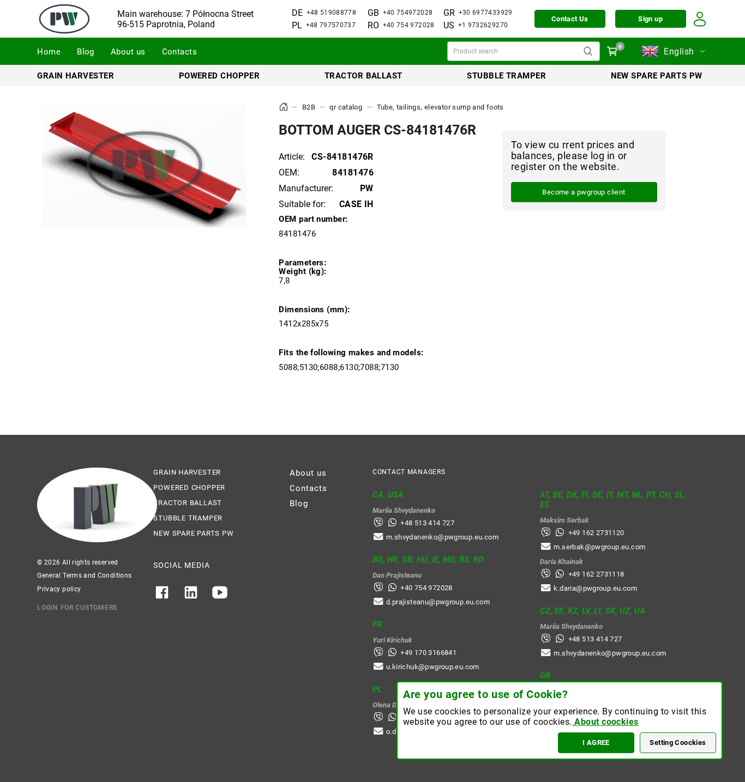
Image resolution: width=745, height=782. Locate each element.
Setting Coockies (678, 742)
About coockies (605, 722)
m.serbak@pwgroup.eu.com (599, 547)
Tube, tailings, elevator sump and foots (440, 107)
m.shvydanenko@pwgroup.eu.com (442, 537)
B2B (308, 107)
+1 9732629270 (483, 25)
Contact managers (409, 472)
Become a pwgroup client (583, 192)
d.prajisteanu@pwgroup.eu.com (438, 602)
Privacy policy (59, 589)
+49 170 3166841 (428, 652)
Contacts (179, 52)
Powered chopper (219, 76)
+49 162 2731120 (596, 533)
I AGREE (596, 742)
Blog (85, 52)
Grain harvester (75, 76)
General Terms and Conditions (84, 575)
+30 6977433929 (486, 12)
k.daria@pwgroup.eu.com (595, 588)
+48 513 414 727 (427, 523)
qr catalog (345, 107)
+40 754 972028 (409, 25)
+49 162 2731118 (596, 574)
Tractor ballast (363, 76)
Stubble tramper (506, 76)
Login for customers (77, 607)
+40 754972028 (408, 12)
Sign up (650, 19)
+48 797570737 (331, 25)
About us (128, 52)
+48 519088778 (332, 12)
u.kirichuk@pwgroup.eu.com (432, 667)
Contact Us (569, 19)
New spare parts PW (656, 76)
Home (49, 52)
